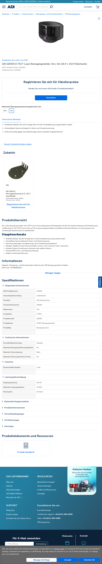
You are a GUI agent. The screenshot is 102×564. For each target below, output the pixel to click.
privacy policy (59, 549)
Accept (67, 560)
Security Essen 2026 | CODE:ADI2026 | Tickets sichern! (28, 1)
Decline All (89, 560)
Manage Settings (41, 560)
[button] (100, 282)
